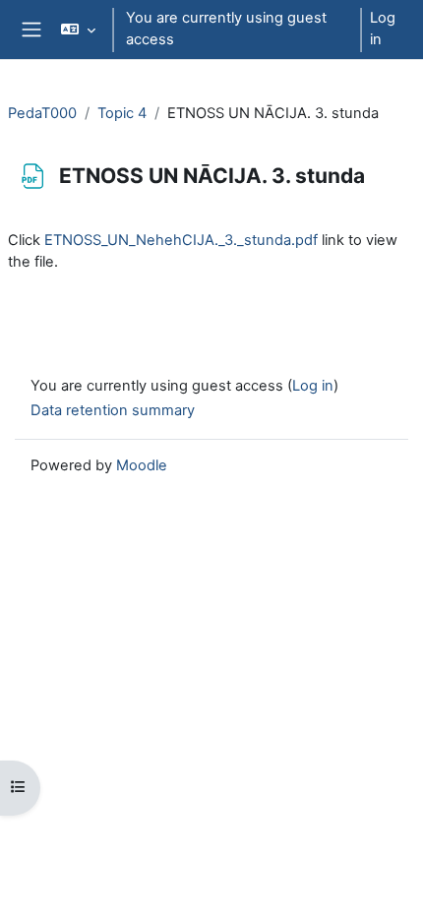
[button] (77, 29)
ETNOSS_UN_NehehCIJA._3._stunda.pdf (181, 240)
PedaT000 (42, 113)
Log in (382, 28)
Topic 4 (122, 113)
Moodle (141, 465)
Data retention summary (112, 410)
